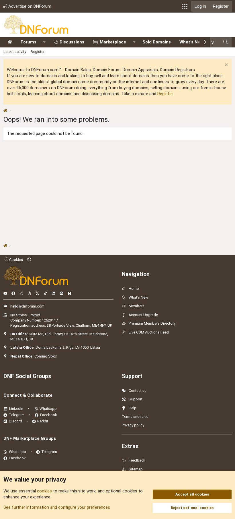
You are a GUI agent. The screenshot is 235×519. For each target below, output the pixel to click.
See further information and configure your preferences (56, 507)
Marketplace (113, 42)
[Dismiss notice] (225, 66)
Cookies (15, 259)
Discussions (72, 42)
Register (37, 51)
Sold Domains (156, 42)
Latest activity (14, 51)
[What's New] (214, 42)
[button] (185, 6)
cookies (44, 491)
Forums (28, 42)
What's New (191, 42)
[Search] (225, 42)
